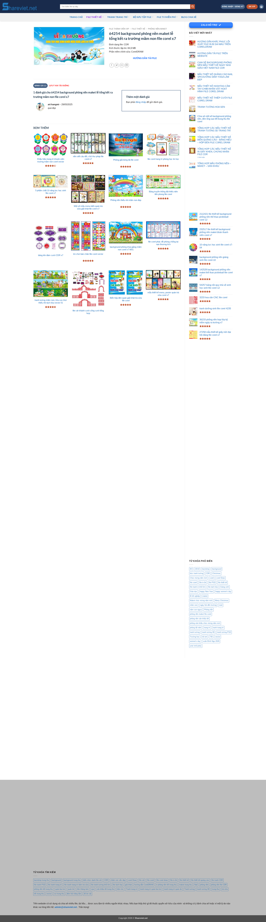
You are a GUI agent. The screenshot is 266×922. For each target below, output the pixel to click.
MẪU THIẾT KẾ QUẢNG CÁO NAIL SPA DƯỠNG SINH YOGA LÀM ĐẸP (215, 77)
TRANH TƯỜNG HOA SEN (211, 107)
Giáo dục (193, 591)
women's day (195, 641)
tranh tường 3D (208, 632)
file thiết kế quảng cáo (200, 880)
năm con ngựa (196, 610)
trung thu (215, 889)
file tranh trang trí (55, 885)
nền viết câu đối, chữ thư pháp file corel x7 (88, 157)
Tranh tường (189, 889)
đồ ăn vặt (87, 894)
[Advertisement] (211, 190)
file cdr (141, 880)
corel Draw (220, 578)
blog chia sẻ (189, 17)
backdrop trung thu (41, 880)
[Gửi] (192, 6)
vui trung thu (59, 894)
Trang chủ (76, 17)
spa (92, 889)
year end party (195, 646)
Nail (195, 885)
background (216, 569)
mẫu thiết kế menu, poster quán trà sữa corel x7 (163, 293)
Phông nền (208, 610)
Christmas (216, 573)
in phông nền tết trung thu (166, 885)
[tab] (59, 85)
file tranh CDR (217, 880)
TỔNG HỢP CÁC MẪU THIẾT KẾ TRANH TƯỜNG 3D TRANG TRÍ (214, 129)
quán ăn (71, 889)
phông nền (204, 885)
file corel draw (162, 880)
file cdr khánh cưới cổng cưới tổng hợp (88, 312)
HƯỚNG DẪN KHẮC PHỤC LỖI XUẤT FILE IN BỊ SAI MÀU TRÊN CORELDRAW (214, 44)
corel (212, 578)
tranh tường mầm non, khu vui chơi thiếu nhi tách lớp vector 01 (51, 301)
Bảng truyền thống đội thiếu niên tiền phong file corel (163, 192)
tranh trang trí (218, 628)
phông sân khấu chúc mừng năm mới (205, 623)
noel (220, 605)
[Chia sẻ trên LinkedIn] (126, 65)
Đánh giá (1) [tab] (40, 85)
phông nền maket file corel (200, 614)
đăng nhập (140, 102)
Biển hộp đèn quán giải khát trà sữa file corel (126, 299)
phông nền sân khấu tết (199, 619)
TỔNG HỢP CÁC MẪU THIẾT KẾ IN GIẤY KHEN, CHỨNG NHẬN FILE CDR (214, 151)
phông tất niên (195, 628)
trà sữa (225, 889)
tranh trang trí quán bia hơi (150, 889)
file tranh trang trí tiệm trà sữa (76, 885)
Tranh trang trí (131, 889)
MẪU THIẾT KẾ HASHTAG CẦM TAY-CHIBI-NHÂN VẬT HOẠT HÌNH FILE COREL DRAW (213, 89)
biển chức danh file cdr (92, 880)
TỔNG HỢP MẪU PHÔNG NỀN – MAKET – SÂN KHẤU (214, 164)
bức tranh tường (196, 573)
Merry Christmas (221, 600)
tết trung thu (39, 894)
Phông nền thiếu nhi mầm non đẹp (125, 200)
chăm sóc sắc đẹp (118, 880)
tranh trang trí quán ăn (173, 889)
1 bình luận (204, 157)
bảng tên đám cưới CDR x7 (50, 255)
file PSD (212, 582)
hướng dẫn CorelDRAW (143, 885)
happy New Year (206, 591)
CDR (208, 573)
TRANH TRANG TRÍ (117, 17)
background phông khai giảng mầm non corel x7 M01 (126, 248)
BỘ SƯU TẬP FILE (142, 17)
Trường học (195, 637)
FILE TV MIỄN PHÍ (166, 17)
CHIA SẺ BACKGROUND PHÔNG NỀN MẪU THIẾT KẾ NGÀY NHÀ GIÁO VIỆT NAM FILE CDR (214, 65)
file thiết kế (94, 17)
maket (204, 596)
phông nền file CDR (219, 885)
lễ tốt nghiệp (195, 596)
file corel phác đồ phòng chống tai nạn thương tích (163, 243)
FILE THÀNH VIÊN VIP (119, 29)
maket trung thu (185, 885)
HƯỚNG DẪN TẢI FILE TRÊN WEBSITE (212, 54)
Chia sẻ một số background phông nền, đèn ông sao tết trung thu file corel (214, 119)
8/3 (191, 569)
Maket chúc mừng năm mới (201, 600)
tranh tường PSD (224, 632)
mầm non (193, 605)
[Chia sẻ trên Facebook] (111, 65)
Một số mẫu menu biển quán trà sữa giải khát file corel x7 (88, 207)
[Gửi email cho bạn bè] (121, 65)
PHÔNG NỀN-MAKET (157, 29)
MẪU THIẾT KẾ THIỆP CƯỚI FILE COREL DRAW (214, 99)
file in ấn (202, 582)
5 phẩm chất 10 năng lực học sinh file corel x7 (50, 191)
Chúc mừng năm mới (198, 578)
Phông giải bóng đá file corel (125, 160)
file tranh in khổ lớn (197, 587)
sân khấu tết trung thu (105, 889)
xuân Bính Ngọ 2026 (211, 641)
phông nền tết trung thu (43, 889)
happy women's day (223, 591)
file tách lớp (213, 587)
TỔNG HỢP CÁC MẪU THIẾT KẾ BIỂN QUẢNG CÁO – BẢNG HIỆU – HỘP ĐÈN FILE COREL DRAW (214, 140)
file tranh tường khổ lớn (100, 885)
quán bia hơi (60, 889)
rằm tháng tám (83, 889)
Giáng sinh (224, 587)
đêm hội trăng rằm (74, 894)
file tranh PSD (39, 885)
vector (217, 637)
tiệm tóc (120, 889)
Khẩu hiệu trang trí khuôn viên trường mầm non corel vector (50, 160)
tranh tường (195, 632)
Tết (211, 637)
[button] (233, 6)
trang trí (207, 628)
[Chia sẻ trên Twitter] (116, 65)
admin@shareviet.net (66, 907)
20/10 (197, 569)
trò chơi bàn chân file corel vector (88, 254)
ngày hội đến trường (208, 605)
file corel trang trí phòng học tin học (163, 159)
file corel (193, 582)
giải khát (128, 885)
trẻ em (204, 637)
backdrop (205, 569)
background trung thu (72, 880)
